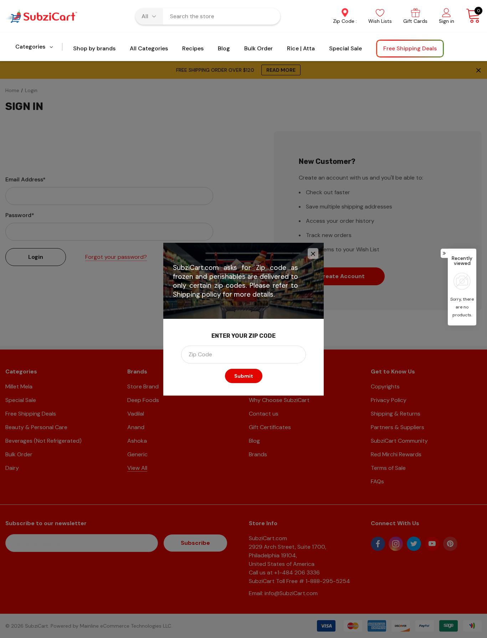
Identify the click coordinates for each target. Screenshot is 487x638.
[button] (313, 253)
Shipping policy (197, 294)
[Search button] (270, 16)
